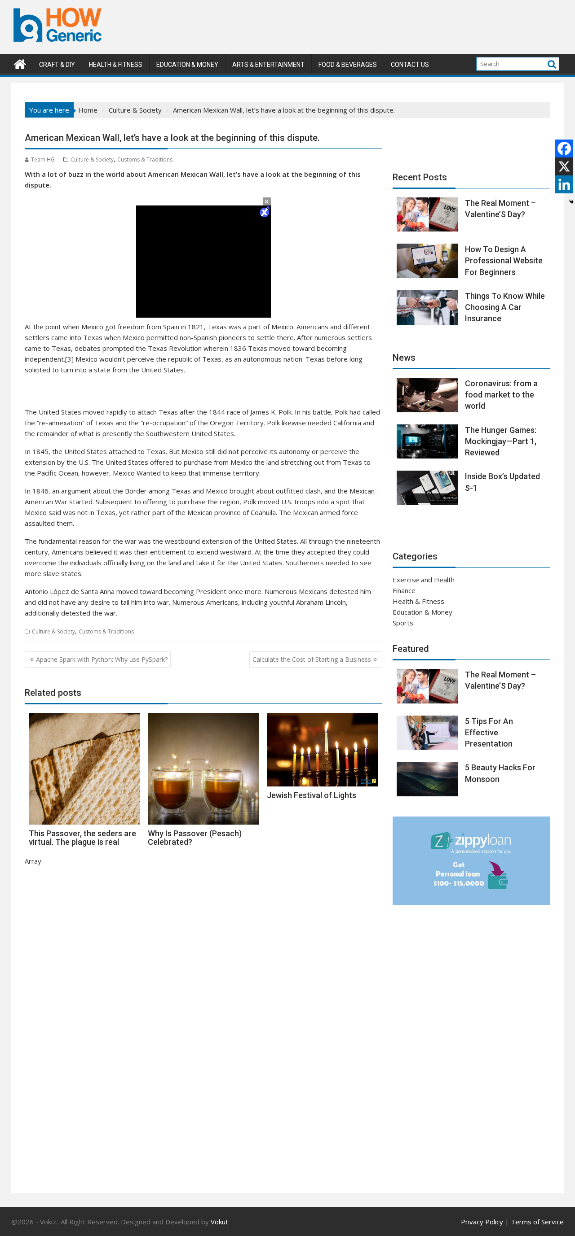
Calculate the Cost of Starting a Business (311, 659)
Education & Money (187, 64)
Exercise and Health (424, 579)
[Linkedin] (564, 184)
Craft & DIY (57, 64)
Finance (404, 590)
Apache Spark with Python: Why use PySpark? (102, 659)
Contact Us (410, 64)
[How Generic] (20, 63)
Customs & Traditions (144, 159)
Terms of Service (537, 1221)
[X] (564, 166)
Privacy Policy (482, 1221)
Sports (403, 622)
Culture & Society (92, 159)
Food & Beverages (347, 64)
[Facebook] (564, 148)
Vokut (219, 1221)
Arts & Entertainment (268, 64)
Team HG (43, 159)
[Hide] (571, 201)
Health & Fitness (115, 64)
